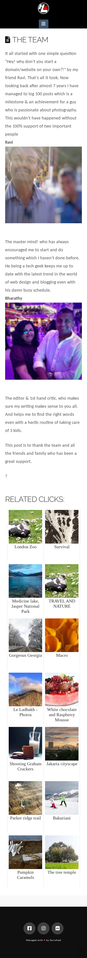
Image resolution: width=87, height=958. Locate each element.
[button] (43, 24)
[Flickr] (58, 928)
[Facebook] (29, 928)
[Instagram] (43, 928)
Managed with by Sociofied (43, 940)
